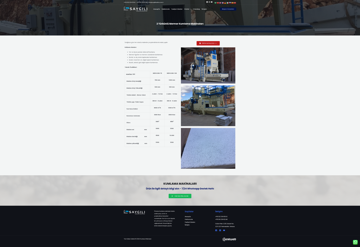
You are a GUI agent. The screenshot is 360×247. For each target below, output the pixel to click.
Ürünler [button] (186, 9)
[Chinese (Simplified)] (218, 2)
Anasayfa (156, 9)
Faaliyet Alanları (176, 9)
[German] (225, 2)
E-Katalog (196, 9)
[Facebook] (207, 2)
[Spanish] (232, 2)
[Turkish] (235, 2)
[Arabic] (215, 2)
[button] (190, 9)
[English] (220, 2)
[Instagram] (209, 2)
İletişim (204, 9)
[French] (223, 2)
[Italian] (227, 2)
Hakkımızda (166, 9)
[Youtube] (211, 2)
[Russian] (230, 2)
